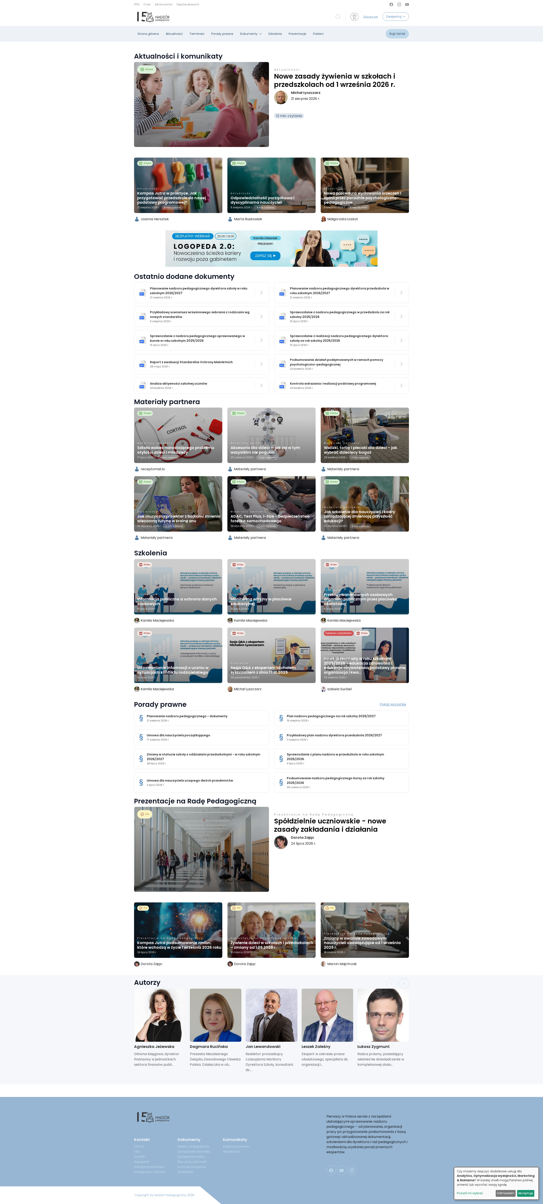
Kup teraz (397, 33)
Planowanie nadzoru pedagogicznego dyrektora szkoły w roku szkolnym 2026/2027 (198, 290)
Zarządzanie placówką (194, 1151)
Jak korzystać (164, 4)
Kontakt (140, 1157)
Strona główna (148, 34)
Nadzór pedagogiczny (194, 1146)
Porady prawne (222, 34)
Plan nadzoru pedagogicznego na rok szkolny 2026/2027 (331, 716)
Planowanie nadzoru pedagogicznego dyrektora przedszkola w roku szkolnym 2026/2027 (339, 290)
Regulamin (142, 1162)
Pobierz (318, 34)
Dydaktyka (185, 1172)
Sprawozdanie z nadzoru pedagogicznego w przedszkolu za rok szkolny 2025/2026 (340, 314)
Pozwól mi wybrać (470, 1193)
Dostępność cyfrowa (149, 1172)
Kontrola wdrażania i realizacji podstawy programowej (333, 383)
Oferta (139, 1146)
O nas (147, 4)
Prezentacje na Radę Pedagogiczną (314, 814)
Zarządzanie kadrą (191, 1157)
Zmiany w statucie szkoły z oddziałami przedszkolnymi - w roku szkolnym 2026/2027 (203, 756)
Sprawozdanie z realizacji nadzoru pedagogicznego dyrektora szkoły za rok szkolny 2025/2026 (339, 338)
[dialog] (496, 1183)
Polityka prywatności (149, 1167)
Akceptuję (525, 1193)
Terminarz (196, 34)
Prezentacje (297, 34)
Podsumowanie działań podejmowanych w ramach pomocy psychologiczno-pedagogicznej (336, 362)
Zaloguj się (370, 16)
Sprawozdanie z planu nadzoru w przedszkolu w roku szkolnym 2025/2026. (335, 756)
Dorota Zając (302, 837)
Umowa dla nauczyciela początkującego (178, 735)
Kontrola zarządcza (192, 1167)
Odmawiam (505, 1193)
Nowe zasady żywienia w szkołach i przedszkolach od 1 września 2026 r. (334, 80)
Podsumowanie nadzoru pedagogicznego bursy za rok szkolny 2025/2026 (335, 780)
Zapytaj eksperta (187, 4)
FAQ (137, 4)
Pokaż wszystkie (393, 704)
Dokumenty (249, 34)
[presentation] (391, 983)
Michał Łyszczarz (305, 92)
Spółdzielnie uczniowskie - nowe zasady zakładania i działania (330, 825)
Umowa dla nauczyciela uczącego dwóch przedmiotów (190, 780)
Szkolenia (275, 34)
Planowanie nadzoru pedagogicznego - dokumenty (187, 716)
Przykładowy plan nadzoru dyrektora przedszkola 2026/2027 (334, 735)
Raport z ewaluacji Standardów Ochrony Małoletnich (191, 362)
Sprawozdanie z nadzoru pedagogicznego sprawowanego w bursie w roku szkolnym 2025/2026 (197, 338)
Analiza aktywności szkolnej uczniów (178, 383)
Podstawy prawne (236, 1146)
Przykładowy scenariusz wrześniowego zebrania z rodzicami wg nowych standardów (199, 314)
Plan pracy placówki (192, 1162)
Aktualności (174, 34)
